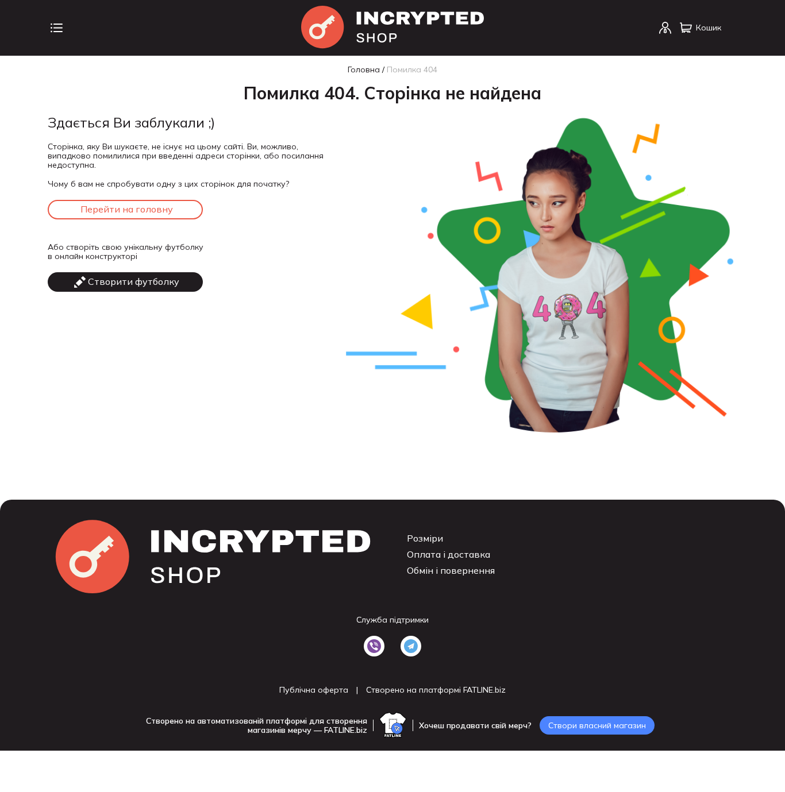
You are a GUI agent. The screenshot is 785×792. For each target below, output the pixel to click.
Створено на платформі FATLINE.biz (436, 690)
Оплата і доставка (448, 554)
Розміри (425, 538)
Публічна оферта (313, 690)
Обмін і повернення (451, 570)
